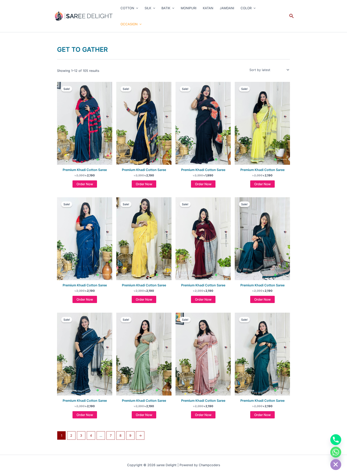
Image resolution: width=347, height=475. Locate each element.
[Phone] (335, 439)
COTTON (127, 8)
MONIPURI (188, 8)
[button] (136, 8)
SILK (148, 8)
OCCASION (129, 24)
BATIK (165, 8)
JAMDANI (227, 8)
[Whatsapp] (335, 452)
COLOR (246, 8)
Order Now (85, 184)
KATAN (208, 8)
